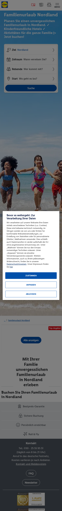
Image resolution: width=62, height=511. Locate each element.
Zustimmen (31, 275)
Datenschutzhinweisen (16, 264)
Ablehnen (31, 294)
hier (11, 267)
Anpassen (31, 285)
